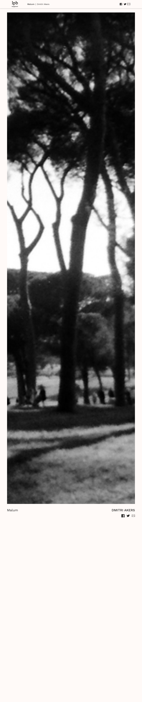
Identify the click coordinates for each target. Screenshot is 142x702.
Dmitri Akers (43, 4)
